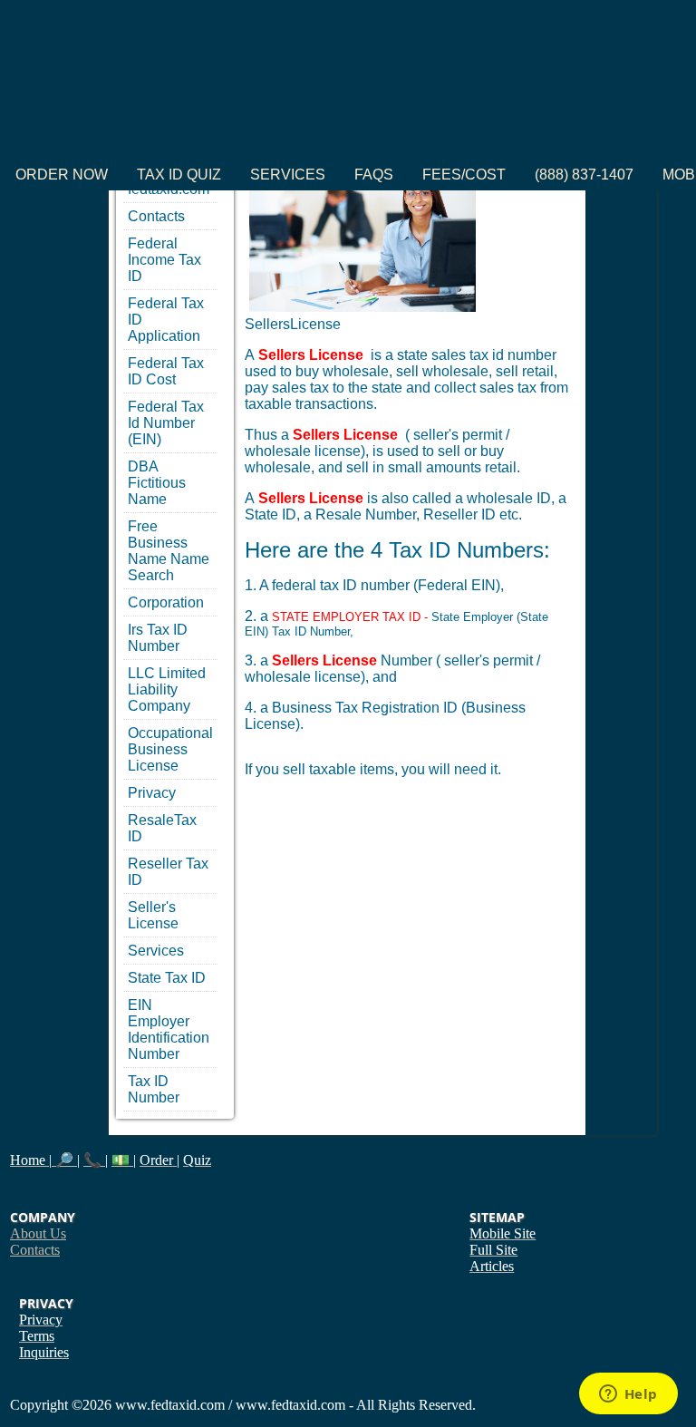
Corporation (166, 602)
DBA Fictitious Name (157, 483)
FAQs (373, 174)
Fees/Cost (464, 174)
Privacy (152, 793)
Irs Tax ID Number (158, 638)
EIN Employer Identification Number (168, 1029)
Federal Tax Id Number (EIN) (166, 423)
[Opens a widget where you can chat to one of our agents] (628, 1395)
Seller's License (153, 915)
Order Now (61, 174)
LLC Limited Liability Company (167, 689)
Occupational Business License (170, 749)
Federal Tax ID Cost (166, 371)
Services (287, 174)
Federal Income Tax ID (164, 260)
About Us (38, 1233)
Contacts (156, 216)
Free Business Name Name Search (168, 551)
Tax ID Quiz (179, 174)
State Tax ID (167, 977)
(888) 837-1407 (584, 174)
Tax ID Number (153, 1089)
